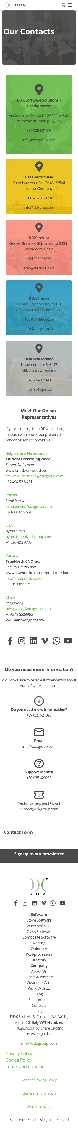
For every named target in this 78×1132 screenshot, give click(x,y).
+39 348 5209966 (19, 614)
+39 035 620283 (39, 777)
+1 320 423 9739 (19, 542)
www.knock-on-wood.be (26, 470)
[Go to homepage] (15, 5)
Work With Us (39, 988)
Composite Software (39, 937)
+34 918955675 (39, 258)
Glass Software (39, 931)
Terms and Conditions (27, 1066)
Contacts (39, 1005)
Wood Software (39, 925)
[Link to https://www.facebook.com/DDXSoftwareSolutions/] (10, 640)
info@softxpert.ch (38, 389)
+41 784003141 (39, 379)
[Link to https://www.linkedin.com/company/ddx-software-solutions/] (33, 640)
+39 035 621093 (39, 130)
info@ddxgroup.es (39, 268)
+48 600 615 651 (19, 512)
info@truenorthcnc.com (25, 578)
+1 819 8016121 (18, 584)
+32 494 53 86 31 (19, 481)
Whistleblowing (39, 1106)
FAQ (39, 1011)
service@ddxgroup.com (39, 808)
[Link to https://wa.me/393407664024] (56, 640)
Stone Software (39, 920)
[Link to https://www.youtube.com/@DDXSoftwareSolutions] (67, 640)
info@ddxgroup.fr (39, 328)
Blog (39, 994)
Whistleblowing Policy (38, 1080)
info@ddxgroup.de (39, 207)
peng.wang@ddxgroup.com (28, 608)
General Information (39, 1093)
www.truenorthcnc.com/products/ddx (37, 572)
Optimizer (39, 948)
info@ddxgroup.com (39, 139)
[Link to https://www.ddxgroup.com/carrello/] (64, 5)
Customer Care (39, 982)
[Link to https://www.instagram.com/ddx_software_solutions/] (21, 640)
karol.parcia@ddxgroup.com (29, 506)
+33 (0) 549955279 (38, 319)
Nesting (39, 942)
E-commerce (39, 999)
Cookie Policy (18, 1060)
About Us (39, 971)
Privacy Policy (19, 1053)
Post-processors (39, 954)
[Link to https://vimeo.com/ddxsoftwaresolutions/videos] (44, 640)
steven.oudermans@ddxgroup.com (35, 476)
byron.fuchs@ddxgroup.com (29, 536)
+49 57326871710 (39, 197)
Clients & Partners (39, 976)
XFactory (39, 959)
